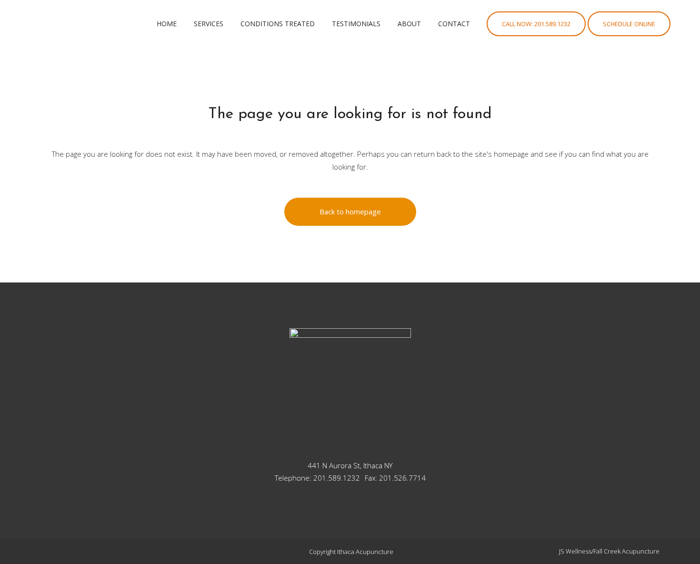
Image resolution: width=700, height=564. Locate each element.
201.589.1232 (336, 478)
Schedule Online (629, 24)
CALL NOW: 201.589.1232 (536, 24)
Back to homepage (350, 211)
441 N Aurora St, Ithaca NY (350, 465)
